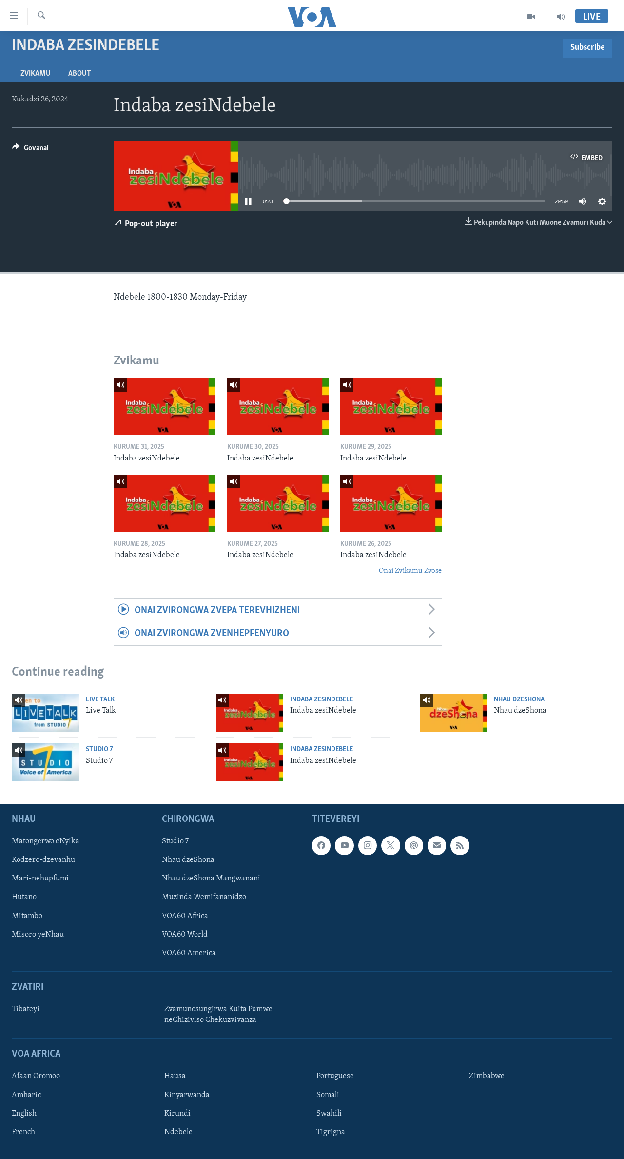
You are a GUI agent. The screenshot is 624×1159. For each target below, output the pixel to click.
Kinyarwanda (187, 1095)
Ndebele (178, 1132)
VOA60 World (185, 935)
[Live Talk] (45, 713)
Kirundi (177, 1114)
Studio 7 (99, 749)
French (23, 1132)
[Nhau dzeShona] (453, 713)
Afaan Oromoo (36, 1076)
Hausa (175, 1076)
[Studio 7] (45, 762)
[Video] (531, 16)
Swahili (329, 1114)
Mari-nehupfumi (40, 878)
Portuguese (335, 1076)
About (79, 74)
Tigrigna (330, 1132)
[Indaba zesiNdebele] (164, 406)
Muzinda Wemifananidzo (204, 897)
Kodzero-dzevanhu (43, 860)
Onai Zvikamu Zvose (410, 571)
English (24, 1114)
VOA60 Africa (185, 916)
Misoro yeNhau (38, 935)
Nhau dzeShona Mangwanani (211, 878)
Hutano (24, 897)
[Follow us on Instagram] (367, 845)
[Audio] (560, 16)
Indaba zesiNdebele (321, 699)
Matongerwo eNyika (45, 841)
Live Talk (100, 699)
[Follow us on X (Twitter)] (390, 845)
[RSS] (459, 845)
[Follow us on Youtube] (344, 845)
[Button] (30, 150)
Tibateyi (25, 1009)
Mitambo (27, 916)
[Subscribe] (437, 845)
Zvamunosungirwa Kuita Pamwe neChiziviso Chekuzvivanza (218, 1014)
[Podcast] (414, 845)
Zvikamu (35, 74)
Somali (327, 1095)
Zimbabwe (487, 1076)
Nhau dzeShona (519, 699)
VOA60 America (189, 953)
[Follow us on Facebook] (321, 845)
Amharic (26, 1095)
